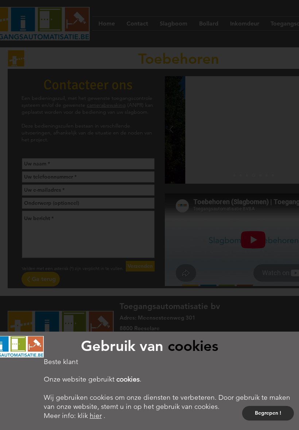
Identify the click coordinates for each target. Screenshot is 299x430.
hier (96, 415)
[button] (268, 413)
